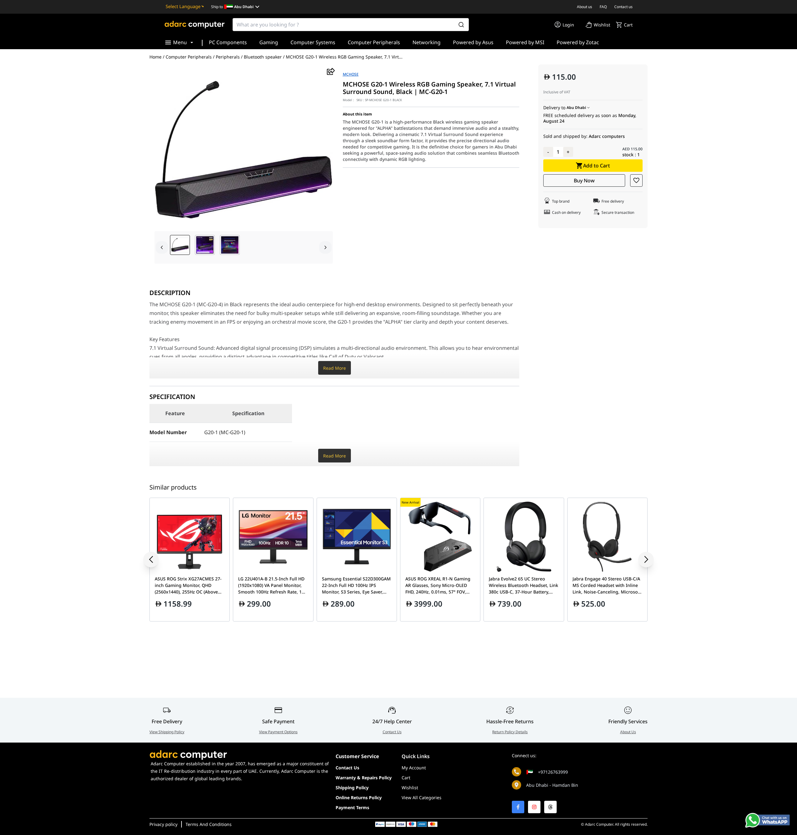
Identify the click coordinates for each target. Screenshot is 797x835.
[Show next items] (641, 559)
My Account (414, 768)
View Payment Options (278, 731)
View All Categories (421, 797)
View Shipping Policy (166, 731)
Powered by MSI (525, 42)
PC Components (228, 42)
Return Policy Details (510, 731)
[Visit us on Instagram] (534, 807)
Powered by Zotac (578, 42)
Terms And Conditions (209, 824)
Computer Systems (312, 42)
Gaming (268, 42)
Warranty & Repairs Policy (364, 778)
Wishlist (410, 787)
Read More (334, 368)
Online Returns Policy (359, 797)
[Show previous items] (155, 559)
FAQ (603, 6)
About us (584, 6)
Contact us (623, 6)
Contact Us (392, 731)
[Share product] (331, 71)
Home (155, 57)
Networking (427, 42)
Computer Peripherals (374, 42)
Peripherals (228, 56)
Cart (406, 778)
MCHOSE (351, 74)
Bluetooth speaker (263, 56)
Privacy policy (163, 824)
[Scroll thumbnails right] (325, 247)
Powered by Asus (473, 42)
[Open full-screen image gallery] (243, 150)
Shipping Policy (352, 787)
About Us (628, 731)
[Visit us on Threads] (550, 807)
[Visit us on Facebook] (518, 807)
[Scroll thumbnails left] (162, 247)
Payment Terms (352, 807)
